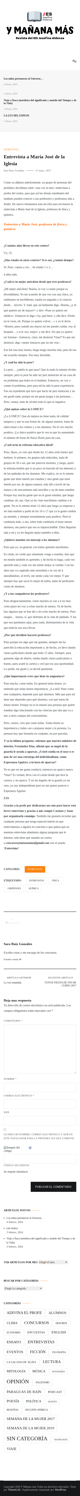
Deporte (61, 1323)
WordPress (60, 1489)
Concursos (36, 1322)
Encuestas (36, 1332)
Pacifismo (42, 1382)
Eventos (15, 1352)
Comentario (13, 1021)
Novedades (58, 1372)
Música (38, 1371)
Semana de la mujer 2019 (30, 1428)
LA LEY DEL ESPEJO (16, 115)
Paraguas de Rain (24, 1392)
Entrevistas (11, 149)
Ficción (38, 1352)
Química (34, 888)
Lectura (52, 1361)
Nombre (10, 1079)
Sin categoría (27, 1438)
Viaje (12, 1449)
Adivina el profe (24, 1312)
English (59, 1332)
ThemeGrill (14, 1489)
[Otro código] (30, 1147)
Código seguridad (16, 1165)
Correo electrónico (19, 1095)
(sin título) (12, 1228)
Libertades (14, 888)
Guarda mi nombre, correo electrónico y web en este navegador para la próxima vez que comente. (39, 1136)
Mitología (16, 1371)
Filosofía (59, 1352)
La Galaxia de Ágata (21, 1362)
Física (55, 880)
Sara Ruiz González (14, 170)
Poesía (13, 1401)
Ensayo (14, 1342)
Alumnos (57, 1313)
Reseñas (12, 1409)
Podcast (55, 1392)
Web (6, 1112)
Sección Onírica (36, 1409)
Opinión (18, 1381)
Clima (12, 1323)
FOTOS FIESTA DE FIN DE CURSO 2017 (60, 982)
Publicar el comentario (53, 1186)
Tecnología (61, 1440)
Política (33, 1401)
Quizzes (52, 1402)
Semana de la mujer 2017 (31, 1419)
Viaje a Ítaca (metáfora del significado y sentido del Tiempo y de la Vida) (40, 102)
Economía (14, 1332)
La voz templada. (17, 980)
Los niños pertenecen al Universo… (23, 78)
